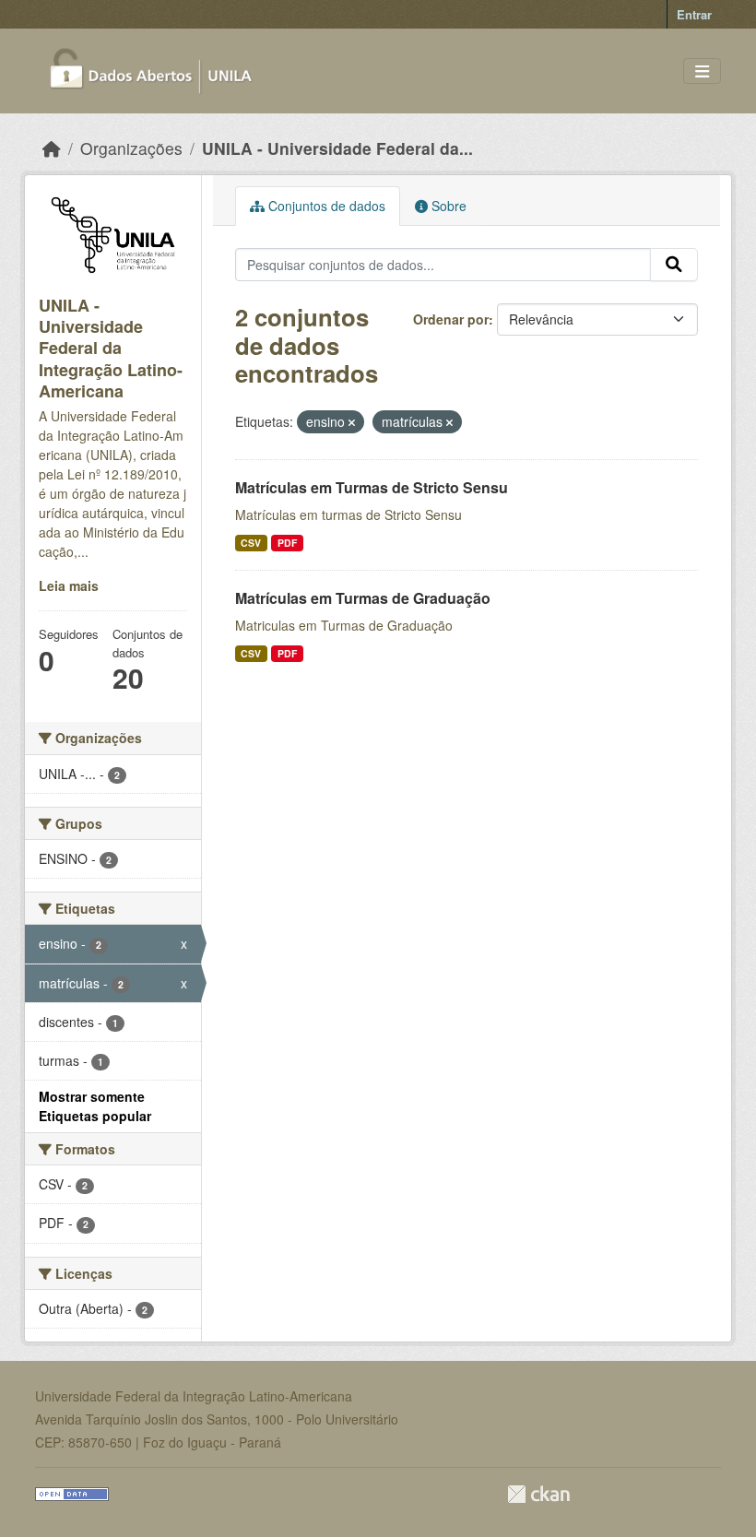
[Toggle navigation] (702, 71)
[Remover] (351, 422)
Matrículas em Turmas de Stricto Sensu (371, 487)
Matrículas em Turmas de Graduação (362, 598)
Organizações (131, 148)
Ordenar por (451, 319)
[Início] (51, 148)
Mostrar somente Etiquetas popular (95, 1106)
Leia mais (69, 585)
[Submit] (674, 264)
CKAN (538, 1494)
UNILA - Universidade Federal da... (337, 148)
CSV (251, 543)
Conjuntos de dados (325, 205)
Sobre (447, 205)
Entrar (694, 14)
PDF (287, 543)
